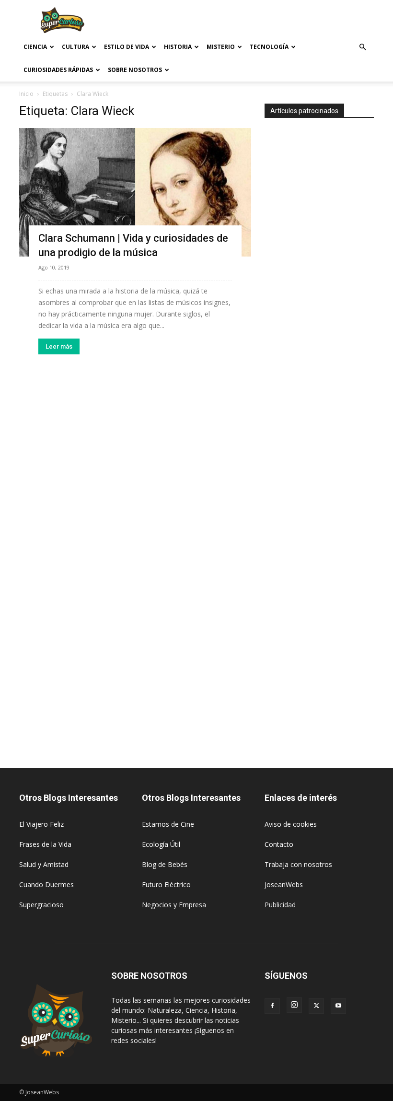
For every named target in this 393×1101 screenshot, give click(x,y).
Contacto (279, 844)
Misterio (221, 47)
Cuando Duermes (46, 884)
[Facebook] (272, 1006)
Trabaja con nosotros (298, 864)
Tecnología (269, 47)
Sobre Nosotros (135, 70)
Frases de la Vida (45, 844)
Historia (178, 47)
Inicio (26, 94)
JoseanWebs (284, 884)
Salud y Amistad (44, 864)
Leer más (59, 346)
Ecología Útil (161, 844)
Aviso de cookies (291, 824)
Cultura (75, 47)
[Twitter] (316, 1006)
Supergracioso (41, 904)
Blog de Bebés (164, 864)
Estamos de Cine (168, 824)
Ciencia (35, 47)
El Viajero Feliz (41, 824)
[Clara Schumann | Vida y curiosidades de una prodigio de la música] (135, 192)
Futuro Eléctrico (166, 884)
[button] (362, 47)
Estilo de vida (126, 47)
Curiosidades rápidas (58, 70)
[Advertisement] (261, 21)
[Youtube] (338, 1006)
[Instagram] (294, 1005)
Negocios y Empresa (174, 904)
